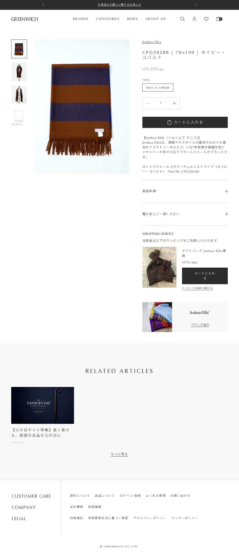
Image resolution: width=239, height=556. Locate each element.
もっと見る (119, 454)
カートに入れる (188, 122)
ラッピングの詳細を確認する (197, 288)
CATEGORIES (108, 19)
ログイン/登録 (130, 495)
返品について (105, 495)
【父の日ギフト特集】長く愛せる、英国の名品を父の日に (40, 433)
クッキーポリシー (184, 518)
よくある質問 (156, 495)
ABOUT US (156, 19)
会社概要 (77, 507)
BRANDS (81, 19)
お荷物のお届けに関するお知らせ (119, 4)
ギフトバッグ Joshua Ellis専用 (204, 253)
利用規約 (77, 518)
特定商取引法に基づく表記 (108, 518)
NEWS (132, 19)
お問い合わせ (181, 495)
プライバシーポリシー (150, 518)
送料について (80, 495)
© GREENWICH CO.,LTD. (119, 546)
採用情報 (95, 507)
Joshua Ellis (152, 42)
